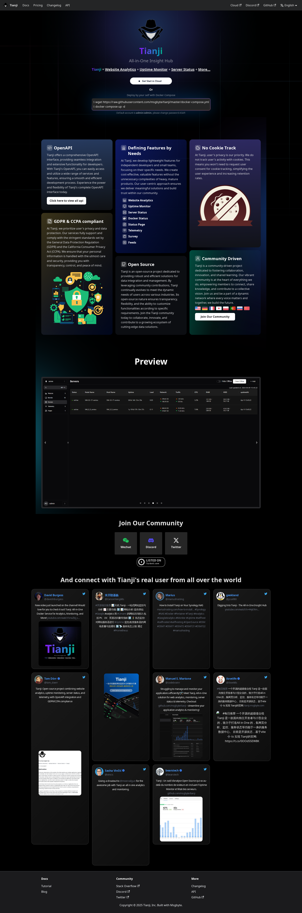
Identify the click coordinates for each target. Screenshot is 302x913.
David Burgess (53, 595)
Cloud (234, 5)
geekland (232, 595)
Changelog (54, 5)
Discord (251, 5)
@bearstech (172, 774)
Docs (26, 5)
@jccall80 (231, 599)
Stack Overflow (126, 886)
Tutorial (46, 886)
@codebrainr (173, 682)
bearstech (172, 770)
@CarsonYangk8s (114, 599)
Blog (44, 892)
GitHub (268, 5)
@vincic (109, 774)
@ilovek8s (231, 682)
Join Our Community (215, 317)
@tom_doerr (51, 682)
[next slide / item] (256, 442)
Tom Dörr (50, 679)
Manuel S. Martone (178, 679)
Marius (170, 595)
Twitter (121, 897)
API (67, 5)
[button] (140, 503)
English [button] (289, 5)
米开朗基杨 (111, 595)
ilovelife (231, 679)
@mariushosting (175, 599)
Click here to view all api (66, 201)
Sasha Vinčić (113, 770)
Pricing (38, 5)
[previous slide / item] (45, 442)
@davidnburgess (53, 599)
